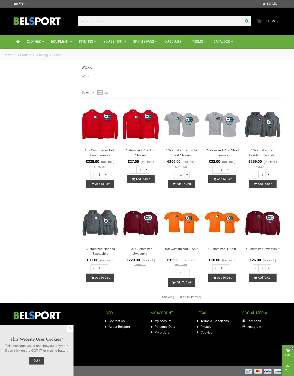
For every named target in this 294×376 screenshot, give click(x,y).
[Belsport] (43, 21)
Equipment (60, 41)
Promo (197, 41)
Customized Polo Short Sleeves (222, 152)
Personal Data (165, 326)
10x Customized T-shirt (181, 249)
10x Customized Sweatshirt (141, 251)
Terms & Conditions (215, 321)
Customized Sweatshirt (263, 249)
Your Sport (113, 41)
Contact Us (117, 321)
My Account (163, 321)
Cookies (206, 332)
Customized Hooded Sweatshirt (100, 251)
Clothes (34, 41)
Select (86, 92)
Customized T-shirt (222, 249)
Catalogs (222, 41)
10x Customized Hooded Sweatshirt (263, 152)
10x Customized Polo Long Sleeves (100, 152)
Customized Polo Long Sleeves (140, 152)
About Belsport (119, 326)
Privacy (206, 326)
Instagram (253, 326)
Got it (37, 360)
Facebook (253, 321)
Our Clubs (172, 41)
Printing (86, 41)
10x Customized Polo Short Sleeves (181, 152)
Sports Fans (143, 41)
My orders (162, 332)
